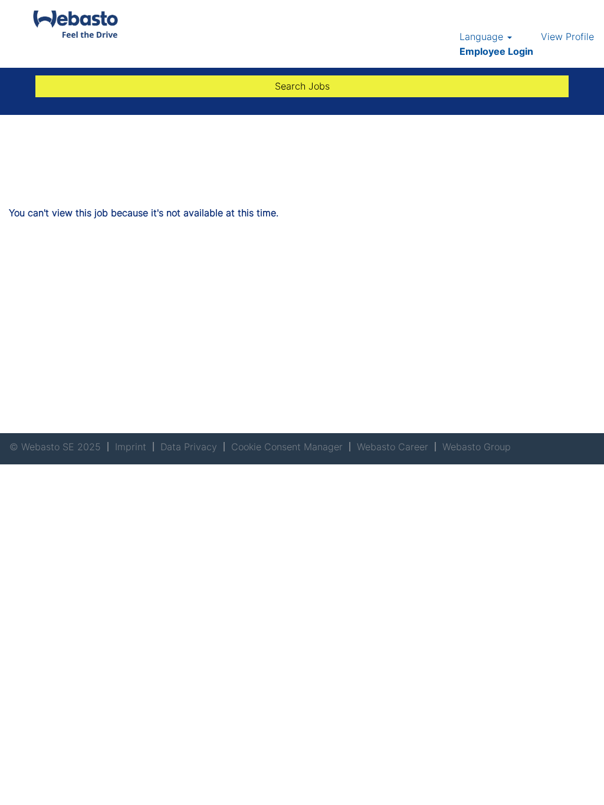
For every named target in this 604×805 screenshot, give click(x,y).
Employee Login (496, 51)
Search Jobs (302, 86)
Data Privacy (188, 447)
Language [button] (482, 36)
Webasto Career (392, 447)
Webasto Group (476, 447)
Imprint (130, 447)
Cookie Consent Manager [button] (287, 447)
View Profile (567, 36)
